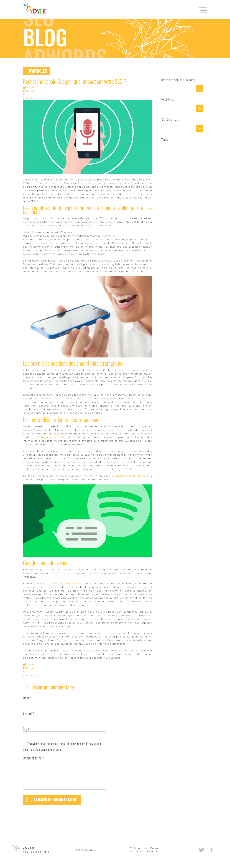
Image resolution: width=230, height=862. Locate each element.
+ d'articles (36, 71)
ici (66, 194)
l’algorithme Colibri (53, 437)
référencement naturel (131, 475)
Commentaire (33, 758)
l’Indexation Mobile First (66, 583)
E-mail (28, 713)
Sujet (26, 728)
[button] (178, 108)
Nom (27, 698)
